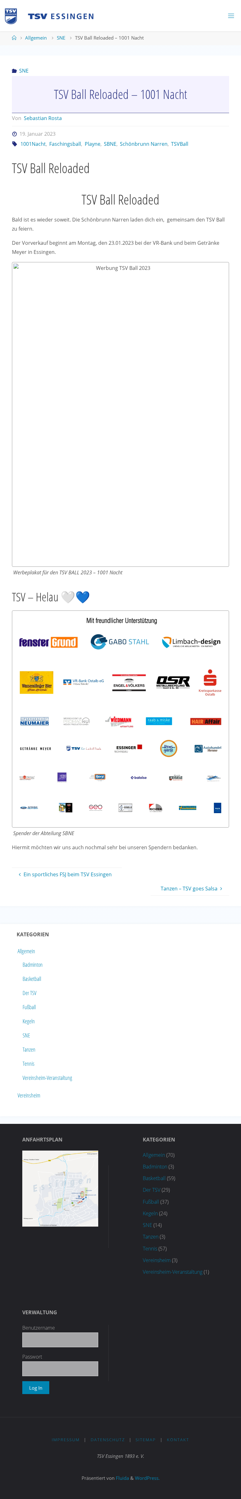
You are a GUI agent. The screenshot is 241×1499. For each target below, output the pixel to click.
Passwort (32, 1356)
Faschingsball (65, 143)
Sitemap (146, 1439)
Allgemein (36, 38)
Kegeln (29, 1021)
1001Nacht (33, 143)
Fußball (29, 1007)
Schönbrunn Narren (144, 143)
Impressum (66, 1439)
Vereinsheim (29, 1095)
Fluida (122, 1478)
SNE (61, 38)
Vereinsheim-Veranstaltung (47, 1077)
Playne (92, 143)
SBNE (110, 143)
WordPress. (147, 1478)
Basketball (32, 978)
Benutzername (38, 1327)
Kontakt (178, 1439)
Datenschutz (108, 1439)
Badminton (33, 964)
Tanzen (29, 1049)
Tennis (29, 1063)
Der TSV (29, 993)
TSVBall (179, 143)
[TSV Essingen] (52, 15)
